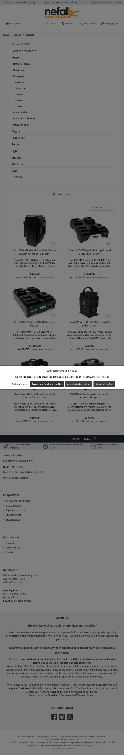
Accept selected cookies (78, 384)
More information (100, 376)
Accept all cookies (104, 384)
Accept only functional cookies (47, 384)
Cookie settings (18, 384)
